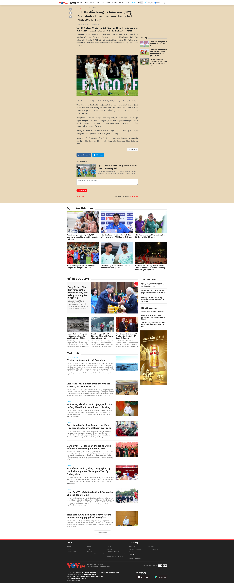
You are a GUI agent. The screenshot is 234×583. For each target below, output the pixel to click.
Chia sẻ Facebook (84, 155)
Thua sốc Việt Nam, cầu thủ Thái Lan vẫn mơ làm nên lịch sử (116, 266)
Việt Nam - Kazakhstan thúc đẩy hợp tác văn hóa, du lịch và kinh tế (88, 385)
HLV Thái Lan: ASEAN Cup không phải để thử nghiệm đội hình (150, 236)
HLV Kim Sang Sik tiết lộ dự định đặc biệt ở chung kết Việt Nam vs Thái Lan (116, 236)
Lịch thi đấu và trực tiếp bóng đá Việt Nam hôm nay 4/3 (117, 167)
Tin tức (88, 8)
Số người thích (133, 196)
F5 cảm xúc (132, 546)
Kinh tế (92, 2)
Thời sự (79, 2)
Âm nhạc (131, 551)
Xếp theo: (118, 196)
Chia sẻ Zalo (99, 155)
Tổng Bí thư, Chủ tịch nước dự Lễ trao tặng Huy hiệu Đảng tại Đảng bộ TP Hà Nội (78, 292)
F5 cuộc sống (133, 543)
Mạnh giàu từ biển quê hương (115, 556)
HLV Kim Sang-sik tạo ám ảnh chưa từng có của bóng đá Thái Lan (81, 266)
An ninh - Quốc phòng (72, 357)
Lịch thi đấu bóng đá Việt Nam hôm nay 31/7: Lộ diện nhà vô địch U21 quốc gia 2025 (158, 52)
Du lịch (108, 2)
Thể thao (133, 2)
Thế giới (85, 2)
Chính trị (69, 380)
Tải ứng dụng (141, 573)
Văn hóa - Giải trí (124, 2)
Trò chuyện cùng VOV (154, 549)
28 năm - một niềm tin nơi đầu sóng (86, 360)
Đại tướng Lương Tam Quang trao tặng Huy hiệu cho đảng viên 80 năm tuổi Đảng (89, 426)
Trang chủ (80, 8)
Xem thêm (102, 532)
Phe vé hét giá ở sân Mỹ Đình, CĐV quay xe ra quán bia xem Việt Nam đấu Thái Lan (82, 237)
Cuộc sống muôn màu (135, 549)
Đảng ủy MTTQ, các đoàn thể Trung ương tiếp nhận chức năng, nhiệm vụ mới (89, 447)
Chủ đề (131, 554)
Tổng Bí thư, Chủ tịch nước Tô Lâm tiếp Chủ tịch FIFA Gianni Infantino (126, 336)
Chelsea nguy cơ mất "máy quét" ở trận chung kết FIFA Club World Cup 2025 (158, 62)
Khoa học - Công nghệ (113, 551)
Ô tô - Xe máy (100, 2)
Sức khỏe (69, 554)
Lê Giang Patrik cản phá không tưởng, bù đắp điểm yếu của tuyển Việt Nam (153, 299)
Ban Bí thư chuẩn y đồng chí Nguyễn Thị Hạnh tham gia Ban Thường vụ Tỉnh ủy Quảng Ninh (88, 471)
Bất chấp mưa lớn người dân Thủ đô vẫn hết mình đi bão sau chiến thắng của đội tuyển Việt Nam (150, 267)
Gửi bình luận (82, 190)
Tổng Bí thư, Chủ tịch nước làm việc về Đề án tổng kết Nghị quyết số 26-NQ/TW (89, 516)
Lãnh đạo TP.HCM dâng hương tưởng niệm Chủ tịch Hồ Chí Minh (90, 493)
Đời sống (114, 2)
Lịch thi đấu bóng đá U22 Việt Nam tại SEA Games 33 (158, 44)
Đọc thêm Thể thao (80, 208)
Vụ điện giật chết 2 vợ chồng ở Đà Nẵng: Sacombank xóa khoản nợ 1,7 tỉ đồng (153, 292)
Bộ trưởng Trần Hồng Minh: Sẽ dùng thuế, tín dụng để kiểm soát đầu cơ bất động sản (152, 285)
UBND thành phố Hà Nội (135, 558)
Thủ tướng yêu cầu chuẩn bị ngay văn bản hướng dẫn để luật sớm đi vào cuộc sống (89, 406)
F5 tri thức (151, 546)
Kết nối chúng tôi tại (150, 565)
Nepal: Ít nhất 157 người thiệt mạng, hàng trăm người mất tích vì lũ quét (77, 336)
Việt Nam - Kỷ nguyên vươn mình (116, 554)
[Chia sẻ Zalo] (70, 12)
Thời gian (125, 196)
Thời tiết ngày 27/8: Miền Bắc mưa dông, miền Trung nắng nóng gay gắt (102, 336)
